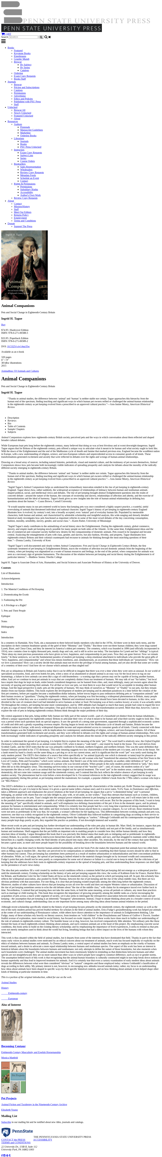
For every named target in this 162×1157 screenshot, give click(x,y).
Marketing (25, 132)
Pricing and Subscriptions (26, 87)
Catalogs (24, 70)
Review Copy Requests (32, 172)
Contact (24, 181)
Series (23, 158)
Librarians (19, 138)
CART (7, 34)
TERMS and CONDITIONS (16, 1142)
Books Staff (20, 79)
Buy (3, 324)
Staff (16, 104)
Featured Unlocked (23, 115)
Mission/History (22, 206)
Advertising (20, 96)
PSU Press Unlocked (30, 147)
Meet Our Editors (22, 212)
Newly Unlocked (22, 113)
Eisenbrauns (20, 56)
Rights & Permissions (24, 183)
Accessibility (26, 192)
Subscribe (6, 1122)
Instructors (19, 149)
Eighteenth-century (14, 993)
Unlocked (12, 107)
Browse (18, 62)
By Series (25, 67)
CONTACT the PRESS (13, 1139)
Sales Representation (30, 166)
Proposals (25, 127)
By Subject (25, 64)
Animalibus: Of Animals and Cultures (20, 371)
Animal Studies (9, 982)
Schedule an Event (29, 178)
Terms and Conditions (25, 220)
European (9, 998)
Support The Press (23, 226)
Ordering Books (28, 135)
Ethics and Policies (23, 98)
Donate (11, 223)
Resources (13, 121)
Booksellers (20, 164)
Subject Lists (26, 155)
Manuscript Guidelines (31, 130)
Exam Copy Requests (25, 76)
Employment (20, 217)
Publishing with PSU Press (27, 101)
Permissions (20, 93)
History (5, 988)
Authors (18, 124)
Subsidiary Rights (29, 189)
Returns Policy (21, 215)
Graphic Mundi (21, 59)
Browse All (19, 110)
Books (11, 47)
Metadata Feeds (28, 175)
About (17, 118)
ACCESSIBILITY (42, 1139)
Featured (18, 50)
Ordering (18, 73)
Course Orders (27, 161)
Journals (12, 81)
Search (4, 37)
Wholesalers (26, 169)
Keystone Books (22, 53)
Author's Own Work (30, 195)
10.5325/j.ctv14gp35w (18, 346)
